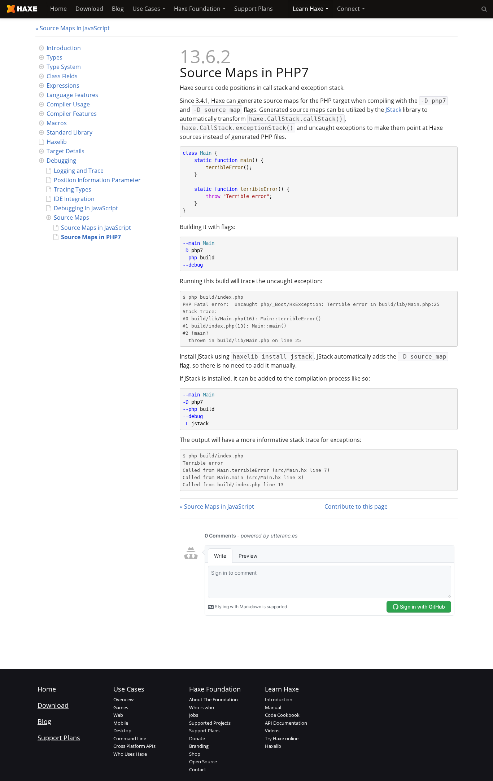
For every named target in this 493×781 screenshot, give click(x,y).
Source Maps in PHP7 (91, 237)
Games (120, 707)
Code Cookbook (282, 715)
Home (58, 9)
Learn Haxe (309, 9)
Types (54, 57)
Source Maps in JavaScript (75, 28)
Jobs (193, 715)
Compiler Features (72, 114)
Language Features (72, 95)
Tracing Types (72, 189)
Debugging (61, 160)
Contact (197, 769)
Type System (64, 67)
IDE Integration (74, 199)
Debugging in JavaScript (86, 208)
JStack (393, 110)
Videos (272, 730)
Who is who (201, 707)
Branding (199, 746)
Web (118, 715)
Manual (273, 707)
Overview (123, 699)
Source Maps (71, 217)
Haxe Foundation (198, 9)
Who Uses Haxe (130, 754)
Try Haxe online (281, 738)
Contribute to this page (356, 506)
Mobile (120, 723)
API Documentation (286, 723)
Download (89, 9)
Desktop (122, 730)
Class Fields (62, 76)
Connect (349, 9)
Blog (118, 9)
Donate (197, 738)
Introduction (64, 48)
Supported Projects (210, 723)
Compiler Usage (68, 104)
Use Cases (147, 9)
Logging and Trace (79, 171)
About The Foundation (213, 699)
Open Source (203, 761)
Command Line (129, 738)
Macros (57, 123)
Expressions (63, 85)
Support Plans (253, 9)
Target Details (65, 151)
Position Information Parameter (97, 180)
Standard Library (69, 132)
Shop (194, 754)
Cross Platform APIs (134, 746)
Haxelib (57, 142)
